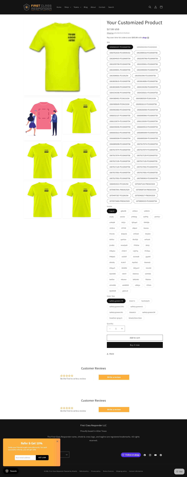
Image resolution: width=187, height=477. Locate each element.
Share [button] (111, 354)
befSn (113, 280)
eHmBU (114, 285)
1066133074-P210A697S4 (120, 121)
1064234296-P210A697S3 (147, 87)
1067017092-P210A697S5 (147, 172)
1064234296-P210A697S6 (120, 93)
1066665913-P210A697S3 (147, 127)
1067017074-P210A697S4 (120, 150)
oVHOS (149, 274)
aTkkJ (136, 211)
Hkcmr (125, 280)
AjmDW (114, 274)
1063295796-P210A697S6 (147, 58)
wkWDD (127, 285)
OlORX (126, 268)
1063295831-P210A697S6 (147, 64)
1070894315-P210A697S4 (146, 201)
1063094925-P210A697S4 (120, 58)
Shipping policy (121, 471)
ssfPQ (147, 217)
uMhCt (148, 211)
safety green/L (138, 307)
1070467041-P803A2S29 (120, 190)
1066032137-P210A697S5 (120, 115)
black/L (134, 313)
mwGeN (125, 246)
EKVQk (148, 223)
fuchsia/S (146, 301)
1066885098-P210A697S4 (120, 138)
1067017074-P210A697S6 (120, 155)
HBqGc (114, 251)
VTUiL (150, 285)
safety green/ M (116, 301)
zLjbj (113, 217)
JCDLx (114, 228)
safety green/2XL (118, 307)
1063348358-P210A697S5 (147, 70)
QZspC (136, 223)
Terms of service (108, 471)
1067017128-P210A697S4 (120, 161)
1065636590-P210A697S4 (147, 110)
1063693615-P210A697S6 (120, 81)
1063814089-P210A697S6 (147, 81)
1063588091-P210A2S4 (119, 75)
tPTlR (125, 228)
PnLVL (113, 234)
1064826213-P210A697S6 (146, 104)
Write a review (114, 377)
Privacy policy (95, 471)
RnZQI (137, 240)
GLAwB (137, 257)
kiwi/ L (133, 301)
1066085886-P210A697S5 (147, 115)
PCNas (149, 251)
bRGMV (137, 280)
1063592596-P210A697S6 (145, 75)
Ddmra (137, 274)
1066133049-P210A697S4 (147, 121)
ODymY (137, 268)
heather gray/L (117, 318)
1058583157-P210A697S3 (120, 47)
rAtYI (125, 274)
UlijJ (124, 223)
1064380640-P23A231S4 (120, 104)
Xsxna (147, 228)
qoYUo (125, 240)
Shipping (110, 33)
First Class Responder (56, 471)
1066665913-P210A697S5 (120, 132)
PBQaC (114, 257)
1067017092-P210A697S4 (120, 172)
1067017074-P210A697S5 (147, 150)
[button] (67, 7)
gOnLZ (127, 291)
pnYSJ (159, 217)
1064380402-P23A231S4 (120, 98)
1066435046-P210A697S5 (120, 127)
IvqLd (112, 211)
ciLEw (124, 217)
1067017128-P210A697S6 (120, 167)
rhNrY (125, 251)
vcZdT (126, 257)
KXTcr (113, 240)
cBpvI (136, 228)
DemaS (148, 263)
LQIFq (137, 251)
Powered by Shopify (70, 471)
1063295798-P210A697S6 (120, 64)
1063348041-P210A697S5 (120, 70)
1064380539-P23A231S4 (146, 98)
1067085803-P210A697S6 (147, 178)
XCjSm (149, 234)
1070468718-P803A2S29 (146, 190)
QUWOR (114, 291)
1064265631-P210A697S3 (147, 93)
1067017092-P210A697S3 (147, 167)
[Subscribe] (66, 455)
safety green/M (150, 313)
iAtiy (149, 246)
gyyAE (149, 257)
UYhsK (137, 234)
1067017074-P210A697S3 (147, 144)
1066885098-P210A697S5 (147, 138)
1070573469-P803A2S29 (120, 201)
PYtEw (138, 246)
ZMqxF (114, 268)
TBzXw (149, 280)
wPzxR (149, 240)
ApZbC (136, 263)
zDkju (139, 285)
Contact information (136, 471)
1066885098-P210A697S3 (147, 132)
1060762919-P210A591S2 (120, 53)
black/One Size (136, 318)
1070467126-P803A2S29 (145, 184)
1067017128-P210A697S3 (147, 155)
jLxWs (113, 246)
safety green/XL (118, 313)
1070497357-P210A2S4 (119, 195)
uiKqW (114, 223)
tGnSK (150, 268)
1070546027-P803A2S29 (145, 195)
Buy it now (135, 345)
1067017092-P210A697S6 (120, 178)
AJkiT (124, 263)
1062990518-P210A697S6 (147, 53)
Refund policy (84, 471)
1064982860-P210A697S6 (120, 110)
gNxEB (125, 211)
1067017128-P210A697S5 (147, 161)
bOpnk (125, 234)
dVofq (113, 263)
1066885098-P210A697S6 (120, 144)
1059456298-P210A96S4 (148, 47)
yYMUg (135, 217)
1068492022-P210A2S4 (119, 184)
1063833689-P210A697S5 (120, 87)
